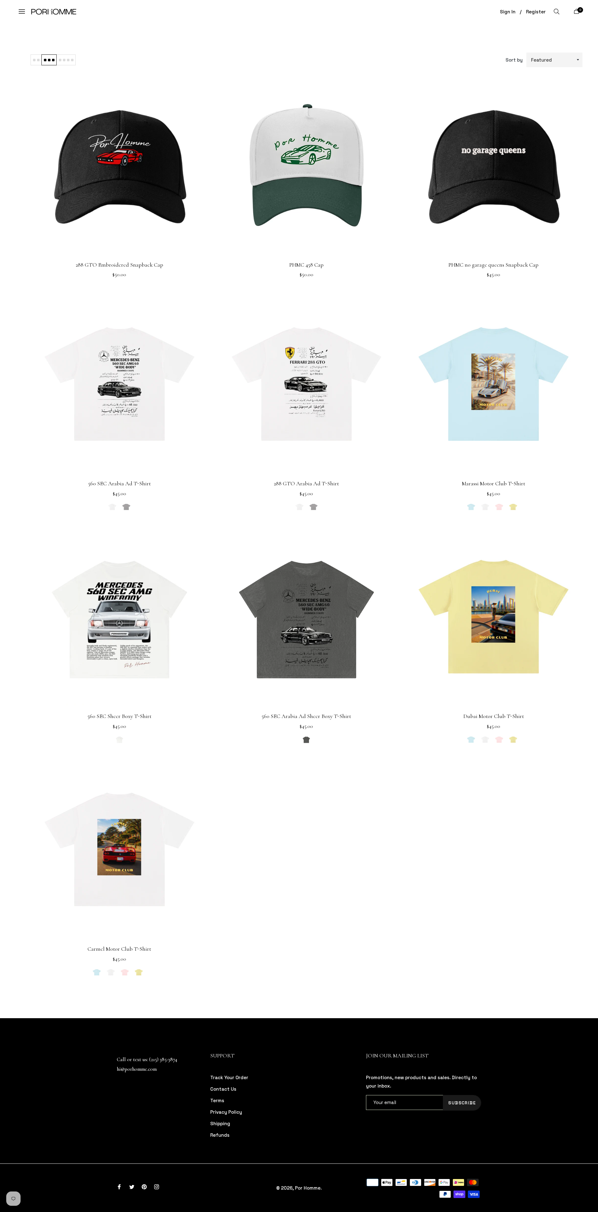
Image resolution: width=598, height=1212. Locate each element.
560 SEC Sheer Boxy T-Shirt (119, 716)
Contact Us (223, 1089)
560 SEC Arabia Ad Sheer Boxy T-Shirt (306, 716)
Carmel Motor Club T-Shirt (119, 948)
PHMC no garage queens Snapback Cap (493, 264)
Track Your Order (229, 1077)
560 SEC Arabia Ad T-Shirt (119, 483)
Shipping (220, 1123)
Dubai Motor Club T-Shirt (493, 716)
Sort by (514, 60)
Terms (217, 1100)
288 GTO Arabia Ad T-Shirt (306, 483)
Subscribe (462, 1103)
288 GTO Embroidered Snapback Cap (119, 264)
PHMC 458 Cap (306, 264)
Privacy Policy (226, 1112)
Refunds (220, 1135)
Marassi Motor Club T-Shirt (493, 483)
